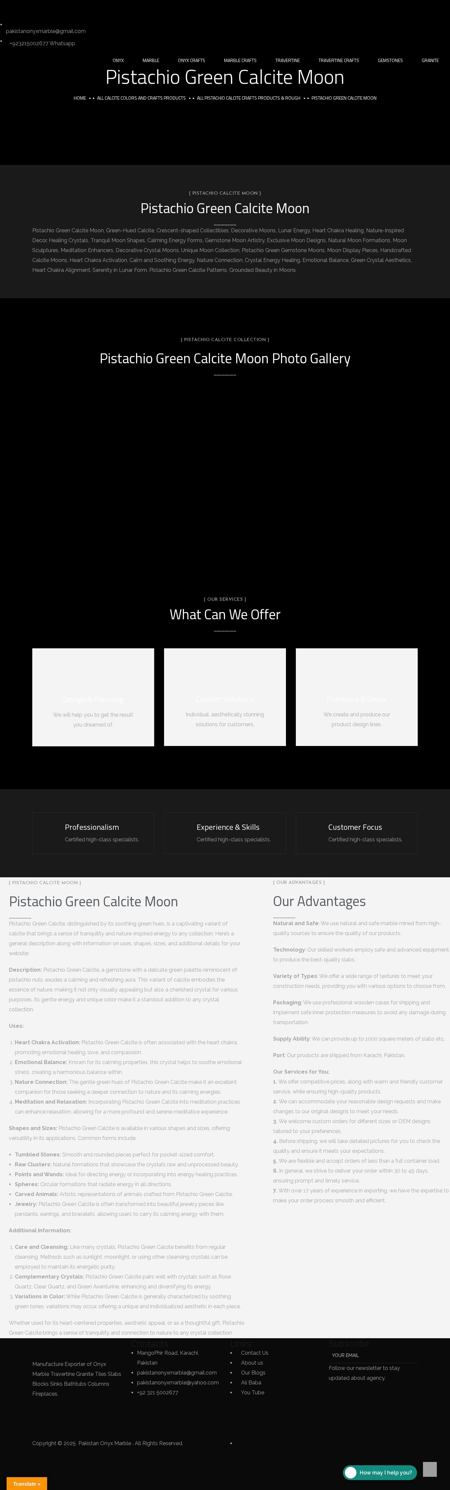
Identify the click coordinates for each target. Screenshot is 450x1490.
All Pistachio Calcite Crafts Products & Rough (248, 97)
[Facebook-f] (26, 8)
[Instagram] (61, 8)
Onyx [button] (118, 60)
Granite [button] (430, 60)
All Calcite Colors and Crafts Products (141, 97)
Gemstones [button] (390, 60)
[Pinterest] (79, 8)
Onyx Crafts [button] (191, 60)
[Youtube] (97, 8)
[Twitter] (8, 8)
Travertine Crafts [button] (339, 60)
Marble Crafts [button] (240, 60)
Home (80, 97)
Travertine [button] (287, 60)
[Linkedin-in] (44, 8)
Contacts (150, 1343)
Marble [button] (151, 60)
